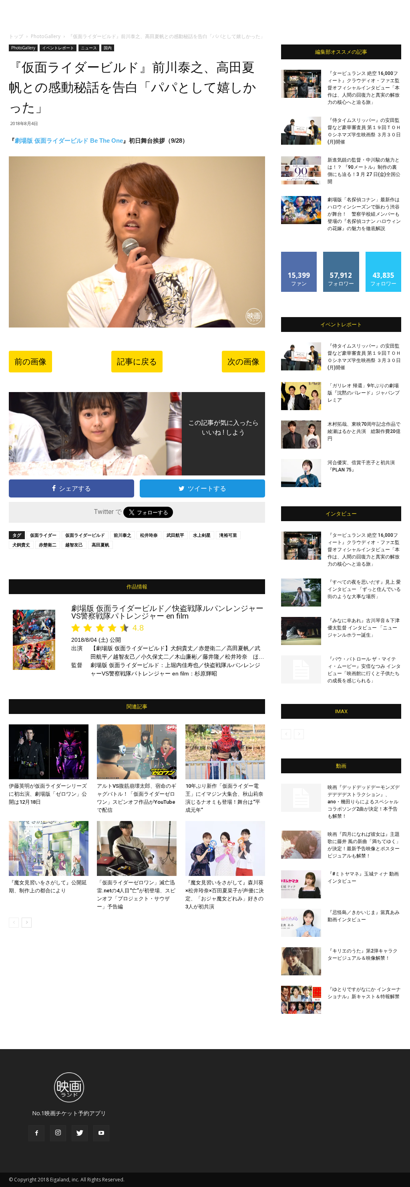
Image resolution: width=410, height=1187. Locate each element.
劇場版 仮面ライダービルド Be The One (69, 140)
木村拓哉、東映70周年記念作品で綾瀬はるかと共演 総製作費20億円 (364, 431)
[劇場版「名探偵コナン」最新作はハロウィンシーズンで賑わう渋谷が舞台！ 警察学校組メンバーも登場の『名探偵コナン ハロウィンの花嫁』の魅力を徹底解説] (301, 210)
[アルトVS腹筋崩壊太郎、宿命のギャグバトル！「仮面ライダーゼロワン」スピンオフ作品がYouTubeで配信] (137, 751)
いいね (299, 255)
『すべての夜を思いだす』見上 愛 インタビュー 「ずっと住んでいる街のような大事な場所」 (364, 589)
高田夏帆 (100, 545)
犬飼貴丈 (21, 545)
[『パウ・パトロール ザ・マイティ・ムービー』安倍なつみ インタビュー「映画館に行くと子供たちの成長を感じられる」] (301, 669)
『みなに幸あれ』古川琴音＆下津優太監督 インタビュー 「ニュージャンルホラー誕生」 (364, 628)
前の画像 (30, 361)
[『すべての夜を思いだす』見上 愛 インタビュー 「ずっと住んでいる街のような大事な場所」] (301, 592)
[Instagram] (58, 1133)
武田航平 (175, 535)
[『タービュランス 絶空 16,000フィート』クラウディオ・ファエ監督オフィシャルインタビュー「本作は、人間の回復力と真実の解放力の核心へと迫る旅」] (301, 84)
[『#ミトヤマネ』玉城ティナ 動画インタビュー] (301, 884)
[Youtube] (101, 1133)
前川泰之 (122, 535)
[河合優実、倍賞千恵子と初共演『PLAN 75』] (301, 473)
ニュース (89, 48)
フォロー (341, 255)
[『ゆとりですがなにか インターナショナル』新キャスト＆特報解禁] (301, 1000)
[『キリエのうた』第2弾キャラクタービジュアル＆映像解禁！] (301, 961)
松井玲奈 (149, 535)
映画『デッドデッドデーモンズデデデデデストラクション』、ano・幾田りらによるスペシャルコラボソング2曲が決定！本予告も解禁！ (364, 802)
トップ (16, 36)
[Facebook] (36, 1133)
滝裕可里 (228, 535)
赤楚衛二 (47, 545)
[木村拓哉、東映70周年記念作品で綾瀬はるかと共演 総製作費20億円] (301, 435)
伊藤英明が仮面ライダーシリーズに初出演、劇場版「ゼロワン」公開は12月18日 (48, 794)
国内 (108, 48)
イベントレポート (58, 48)
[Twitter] (80, 1133)
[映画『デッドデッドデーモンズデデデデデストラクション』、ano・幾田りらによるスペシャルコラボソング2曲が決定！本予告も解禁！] (301, 798)
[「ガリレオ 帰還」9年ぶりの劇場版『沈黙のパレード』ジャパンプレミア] (301, 396)
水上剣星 (202, 535)
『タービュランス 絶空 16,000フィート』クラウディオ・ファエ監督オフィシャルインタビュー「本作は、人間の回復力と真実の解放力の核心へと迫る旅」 (364, 88)
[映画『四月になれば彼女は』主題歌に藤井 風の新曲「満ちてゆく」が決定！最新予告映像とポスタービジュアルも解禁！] (301, 845)
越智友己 (74, 545)
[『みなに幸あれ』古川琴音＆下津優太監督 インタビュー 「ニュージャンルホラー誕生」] (301, 631)
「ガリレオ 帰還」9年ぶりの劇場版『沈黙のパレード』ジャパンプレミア (364, 393)
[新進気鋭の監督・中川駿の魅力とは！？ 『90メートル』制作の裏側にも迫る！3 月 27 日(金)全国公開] (301, 170)
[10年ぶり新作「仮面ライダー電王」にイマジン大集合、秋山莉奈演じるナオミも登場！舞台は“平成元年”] (225, 751)
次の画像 (243, 361)
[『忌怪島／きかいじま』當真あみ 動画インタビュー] (301, 923)
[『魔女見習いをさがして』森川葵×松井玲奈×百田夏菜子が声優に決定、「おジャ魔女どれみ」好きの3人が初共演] (225, 848)
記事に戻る (137, 361)
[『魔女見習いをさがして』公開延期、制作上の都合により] (48, 848)
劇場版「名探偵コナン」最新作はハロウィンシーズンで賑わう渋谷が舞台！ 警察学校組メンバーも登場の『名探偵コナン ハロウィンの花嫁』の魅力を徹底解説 (364, 214)
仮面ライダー (43, 535)
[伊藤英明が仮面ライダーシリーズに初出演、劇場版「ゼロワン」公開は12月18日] (48, 751)
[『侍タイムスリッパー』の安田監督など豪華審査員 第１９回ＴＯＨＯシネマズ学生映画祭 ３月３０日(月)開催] (301, 131)
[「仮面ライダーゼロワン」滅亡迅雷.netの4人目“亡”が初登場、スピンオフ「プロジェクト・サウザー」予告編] (137, 848)
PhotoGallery (45, 36)
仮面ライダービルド (85, 535)
